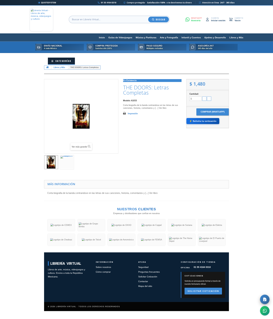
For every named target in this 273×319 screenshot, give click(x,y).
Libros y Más (236, 37)
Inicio (102, 37)
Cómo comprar (103, 272)
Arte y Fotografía (169, 37)
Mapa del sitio (145, 286)
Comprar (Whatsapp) (212, 112)
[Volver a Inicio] (47, 67)
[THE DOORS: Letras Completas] (51, 162)
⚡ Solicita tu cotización (202, 121)
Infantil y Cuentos (191, 37)
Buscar (160, 19)
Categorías (61, 61)
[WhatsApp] (265, 311)
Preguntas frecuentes (149, 272)
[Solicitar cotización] (265, 299)
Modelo (126, 100)
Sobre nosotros (103, 267)
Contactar (143, 281)
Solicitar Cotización (147, 276)
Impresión (133, 113)
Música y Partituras (146, 37)
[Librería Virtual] (41, 19)
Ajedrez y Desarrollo (215, 37)
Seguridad (143, 267)
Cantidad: (194, 94)
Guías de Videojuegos (120, 37)
